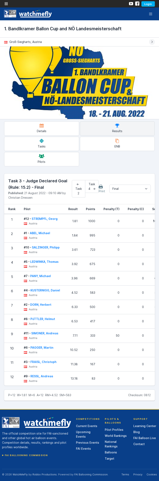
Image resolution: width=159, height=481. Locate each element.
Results (117, 131)
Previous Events (87, 442)
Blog (136, 432)
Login (148, 4)
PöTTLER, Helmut (42, 319)
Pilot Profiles (114, 429)
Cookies (152, 474)
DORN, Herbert (40, 304)
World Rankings (116, 435)
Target (109, 458)
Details (41, 131)
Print (102, 191)
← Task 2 (78, 188)
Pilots (41, 161)
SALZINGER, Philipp (46, 247)
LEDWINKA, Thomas (44, 261)
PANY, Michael (40, 276)
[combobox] (130, 189)
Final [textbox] (115, 188)
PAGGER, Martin (41, 347)
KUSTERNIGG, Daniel (45, 290)
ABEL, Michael (40, 233)
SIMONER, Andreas (44, 333)
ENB (117, 146)
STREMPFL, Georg (45, 218)
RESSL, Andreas (41, 376)
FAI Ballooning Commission (26, 455)
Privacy (137, 474)
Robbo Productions (45, 474)
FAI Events (83, 448)
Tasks (42, 146)
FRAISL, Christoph (43, 362)
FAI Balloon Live (144, 438)
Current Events (86, 426)
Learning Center (144, 426)
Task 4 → (91, 186)
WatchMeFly (20, 474)
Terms (125, 474)
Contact (139, 444)
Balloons (111, 452)
